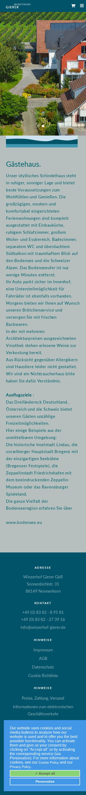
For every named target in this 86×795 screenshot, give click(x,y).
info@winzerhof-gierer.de (43, 627)
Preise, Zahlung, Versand (43, 698)
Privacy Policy (20, 767)
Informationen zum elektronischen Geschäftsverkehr (43, 710)
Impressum (43, 650)
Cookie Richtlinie (43, 676)
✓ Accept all (45, 773)
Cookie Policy (48, 762)
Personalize (45, 781)
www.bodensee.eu (24, 523)
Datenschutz (43, 667)
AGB (43, 659)
